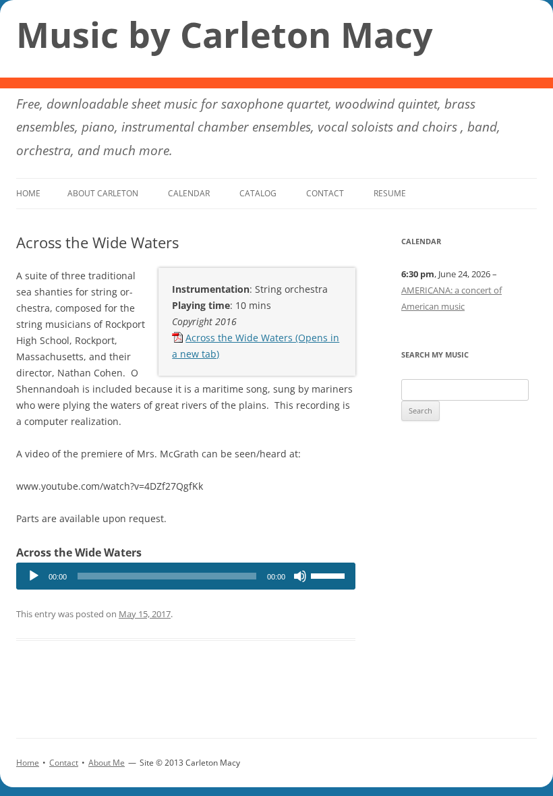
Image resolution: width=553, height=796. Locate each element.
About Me (106, 762)
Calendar (189, 193)
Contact (325, 193)
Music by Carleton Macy (224, 34)
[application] (185, 576)
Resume (390, 193)
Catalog (257, 193)
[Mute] (300, 576)
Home (28, 193)
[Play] (33, 576)
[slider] (330, 575)
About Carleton (102, 193)
